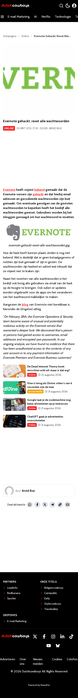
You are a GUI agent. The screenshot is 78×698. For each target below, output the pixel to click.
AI (35, 16)
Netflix (45, 16)
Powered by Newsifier (39, 685)
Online (9, 128)
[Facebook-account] (44, 636)
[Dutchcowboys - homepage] (16, 6)
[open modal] (74, 5)
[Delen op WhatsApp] (30, 505)
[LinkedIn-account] (62, 636)
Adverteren (7, 659)
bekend (39, 189)
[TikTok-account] (71, 636)
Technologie (63, 16)
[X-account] (35, 636)
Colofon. (72, 659)
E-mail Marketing (19, 16)
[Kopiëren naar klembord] (60, 505)
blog (25, 304)
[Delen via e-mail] (68, 505)
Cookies (57, 659)
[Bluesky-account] (57, 645)
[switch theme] (67, 5)
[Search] (61, 5)
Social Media (35, 391)
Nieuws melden (38, 661)
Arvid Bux (55, 128)
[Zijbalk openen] (2, 16)
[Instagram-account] (53, 636)
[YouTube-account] (48, 645)
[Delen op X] (45, 505)
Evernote (9, 189)
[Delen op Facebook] (37, 505)
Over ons (23, 661)
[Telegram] (52, 505)
